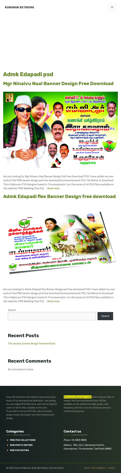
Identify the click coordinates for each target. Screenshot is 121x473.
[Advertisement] (60, 38)
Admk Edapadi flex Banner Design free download (59, 196)
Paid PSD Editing (19, 450)
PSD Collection (98, 467)
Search (12, 310)
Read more (53, 188)
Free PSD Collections (23, 439)
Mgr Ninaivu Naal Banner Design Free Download (58, 83)
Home (87, 467)
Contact (111, 467)
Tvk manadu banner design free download (31, 343)
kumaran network (19, 7)
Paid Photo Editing (21, 444)
